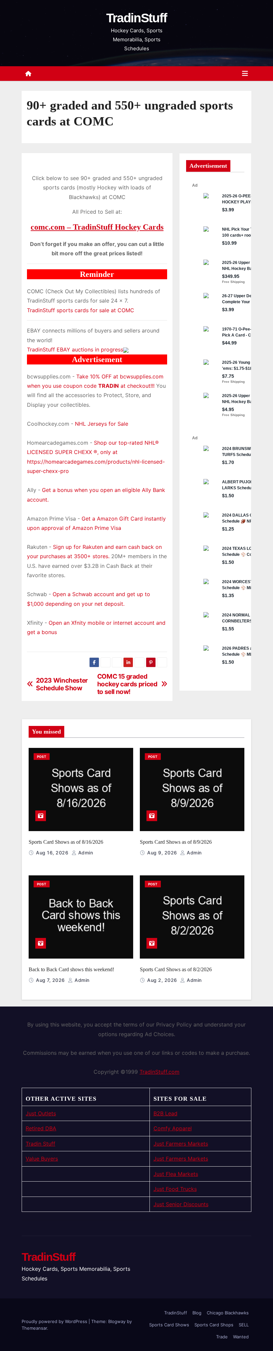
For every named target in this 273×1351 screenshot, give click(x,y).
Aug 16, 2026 (53, 852)
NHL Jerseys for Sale (101, 423)
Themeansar (34, 1328)
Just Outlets (41, 1113)
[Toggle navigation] (245, 74)
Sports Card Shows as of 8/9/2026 (176, 842)
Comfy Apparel (172, 1128)
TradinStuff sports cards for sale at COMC (80, 310)
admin (85, 852)
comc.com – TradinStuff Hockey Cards (97, 227)
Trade (222, 1336)
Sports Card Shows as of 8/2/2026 (176, 969)
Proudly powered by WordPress (55, 1321)
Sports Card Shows (169, 1324)
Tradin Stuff (40, 1143)
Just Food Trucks (175, 1189)
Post (41, 757)
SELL (244, 1324)
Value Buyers (42, 1158)
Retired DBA (41, 1128)
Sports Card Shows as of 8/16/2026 (66, 842)
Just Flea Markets (175, 1174)
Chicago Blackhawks (228, 1312)
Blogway (117, 1321)
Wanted (241, 1336)
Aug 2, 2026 (162, 980)
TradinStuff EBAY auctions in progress (75, 349)
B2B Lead (165, 1113)
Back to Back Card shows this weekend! (71, 969)
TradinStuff (136, 18)
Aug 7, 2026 (51, 980)
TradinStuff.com (159, 1071)
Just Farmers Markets (180, 1143)
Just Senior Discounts (180, 1204)
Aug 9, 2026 (162, 852)
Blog (196, 1312)
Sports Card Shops (213, 1324)
